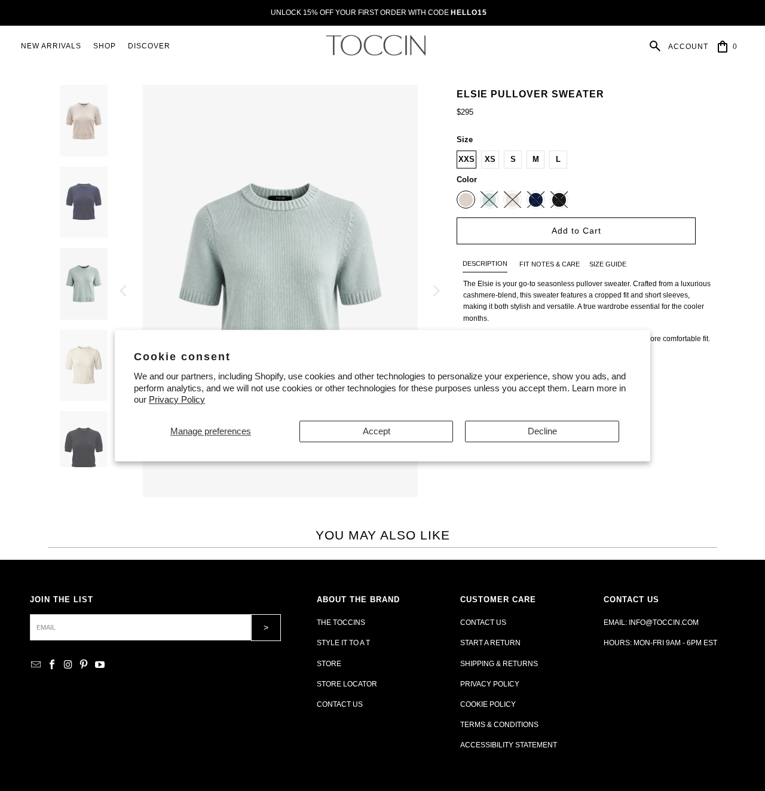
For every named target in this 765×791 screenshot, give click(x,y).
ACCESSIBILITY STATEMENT (508, 745)
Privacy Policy (177, 399)
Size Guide (607, 264)
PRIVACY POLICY (489, 684)
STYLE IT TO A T (343, 643)
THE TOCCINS (341, 622)
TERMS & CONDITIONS (499, 725)
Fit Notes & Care (549, 264)
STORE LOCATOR (347, 684)
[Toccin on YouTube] (99, 665)
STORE (329, 664)
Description (485, 263)
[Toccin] (377, 46)
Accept (376, 431)
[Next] (435, 291)
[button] (104, 46)
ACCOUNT (688, 46)
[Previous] (124, 291)
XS (490, 159)
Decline (542, 431)
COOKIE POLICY (488, 704)
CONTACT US (340, 704)
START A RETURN (490, 643)
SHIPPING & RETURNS (499, 664)
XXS (466, 159)
